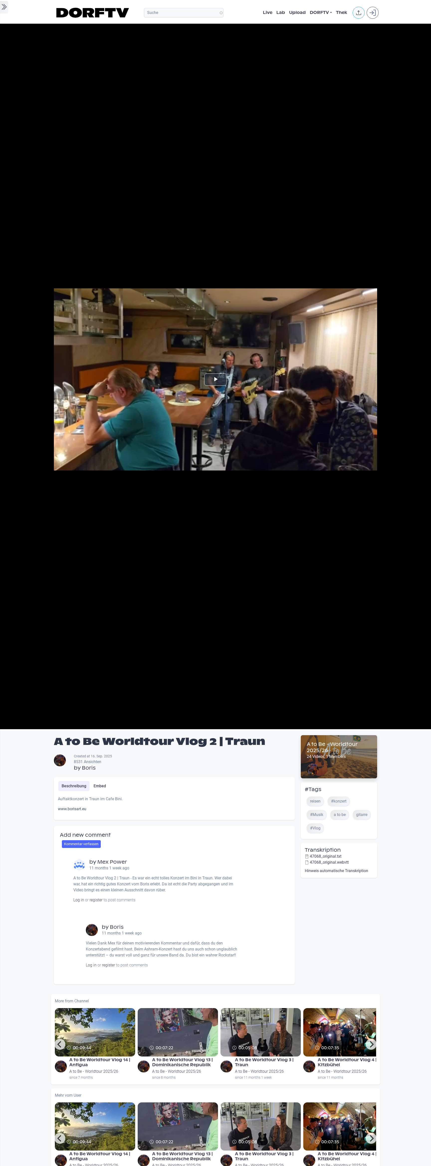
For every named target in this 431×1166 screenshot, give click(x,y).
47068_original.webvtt (329, 862)
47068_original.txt (325, 856)
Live (267, 12)
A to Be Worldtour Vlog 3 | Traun (264, 1062)
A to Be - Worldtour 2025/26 (332, 747)
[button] (359, 13)
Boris (89, 768)
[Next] (371, 1044)
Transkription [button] (323, 850)
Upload (297, 12)
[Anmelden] (373, 13)
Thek (341, 12)
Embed (100, 786)
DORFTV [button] (319, 12)
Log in (78, 900)
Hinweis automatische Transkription (336, 870)
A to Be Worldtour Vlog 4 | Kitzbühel (347, 1062)
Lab (280, 12)
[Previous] (59, 1044)
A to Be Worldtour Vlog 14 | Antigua (99, 1062)
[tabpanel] (174, 806)
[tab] (74, 786)
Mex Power (112, 862)
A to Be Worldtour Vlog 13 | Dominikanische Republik (182, 1062)
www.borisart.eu (72, 809)
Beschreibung (74, 786)
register (96, 900)
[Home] (93, 12)
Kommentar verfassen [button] (81, 844)
